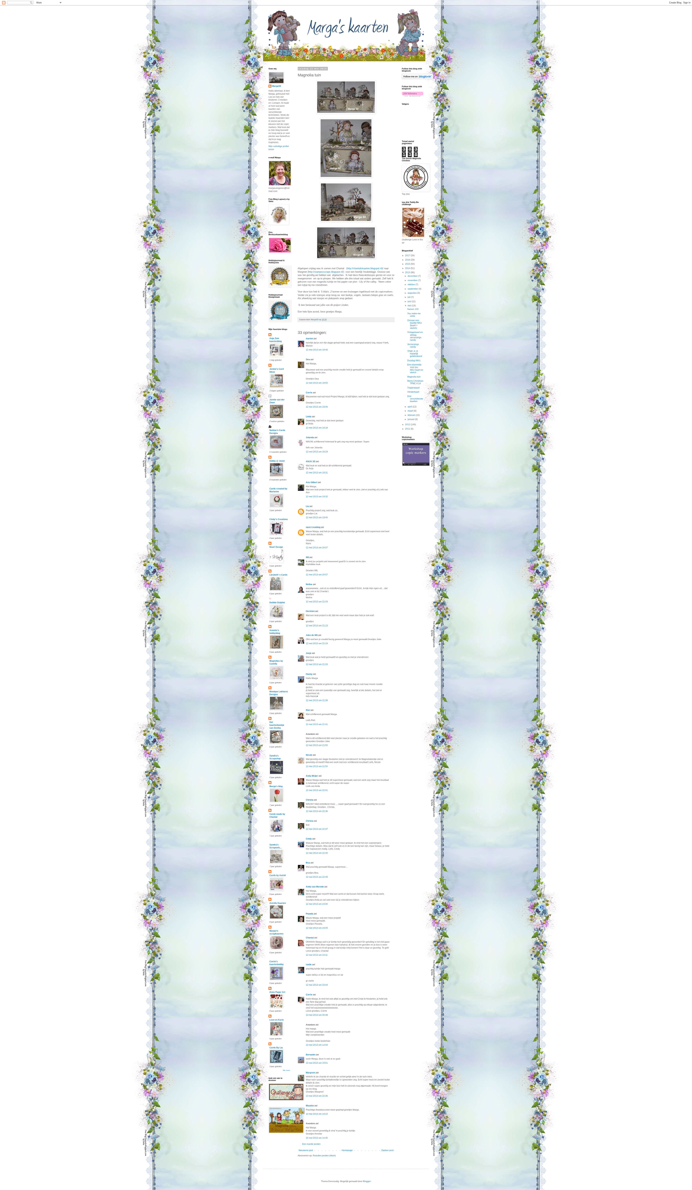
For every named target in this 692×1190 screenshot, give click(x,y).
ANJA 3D (310, 461)
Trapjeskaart (413, 388)
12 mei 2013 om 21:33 (317, 664)
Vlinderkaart (413, 392)
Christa (309, 800)
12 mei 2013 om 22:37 (317, 829)
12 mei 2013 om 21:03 (317, 601)
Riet (308, 710)
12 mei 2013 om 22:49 (317, 877)
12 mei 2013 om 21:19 (317, 643)
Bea (308, 863)
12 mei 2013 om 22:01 (317, 790)
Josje (308, 653)
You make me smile (414, 314)
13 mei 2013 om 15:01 (317, 1063)
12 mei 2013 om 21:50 (317, 745)
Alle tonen (286, 1070)
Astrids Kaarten (277, 903)
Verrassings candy (413, 345)
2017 (408, 255)
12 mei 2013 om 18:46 (317, 349)
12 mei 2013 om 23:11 (317, 955)
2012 (408, 424)
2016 (408, 260)
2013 (408, 272)
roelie (309, 964)
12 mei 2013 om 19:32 (317, 496)
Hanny (309, 674)
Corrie (309, 392)
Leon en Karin (276, 1020)
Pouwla (309, 914)
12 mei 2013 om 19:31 (317, 472)
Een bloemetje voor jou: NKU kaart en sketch (415, 368)
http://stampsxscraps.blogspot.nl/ (325, 271)
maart (411, 411)
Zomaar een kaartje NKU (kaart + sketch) (414, 324)
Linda (308, 416)
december (413, 276)
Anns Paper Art (277, 992)
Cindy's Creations (278, 519)
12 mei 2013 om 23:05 (317, 928)
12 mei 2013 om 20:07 (317, 547)
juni (410, 301)
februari (412, 415)
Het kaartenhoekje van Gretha (276, 725)
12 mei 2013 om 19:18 (317, 428)
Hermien (310, 611)
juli (409, 297)
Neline (309, 584)
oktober (412, 284)
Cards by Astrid (277, 875)
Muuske (310, 1105)
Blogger (367, 1181)
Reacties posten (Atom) (324, 1155)
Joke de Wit (312, 635)
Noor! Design (276, 547)
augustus (412, 293)
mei (410, 305)
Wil (307, 557)
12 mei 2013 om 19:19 (317, 451)
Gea (308, 359)
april (410, 406)
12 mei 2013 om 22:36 (317, 811)
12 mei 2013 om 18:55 (317, 383)
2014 (408, 268)
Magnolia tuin (414, 377)
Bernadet (310, 1054)
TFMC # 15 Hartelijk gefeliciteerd (414, 354)
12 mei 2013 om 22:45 (317, 853)
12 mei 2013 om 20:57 (317, 574)
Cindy (309, 839)
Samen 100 (413, 309)
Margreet (310, 1072)
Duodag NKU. (414, 360)
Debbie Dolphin (277, 602)
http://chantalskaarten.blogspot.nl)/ (365, 268)
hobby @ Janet (277, 461)
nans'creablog (313, 527)
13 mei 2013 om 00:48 (317, 1015)
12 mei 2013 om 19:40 (317, 517)
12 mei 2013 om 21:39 (317, 700)
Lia (307, 506)
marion (309, 338)
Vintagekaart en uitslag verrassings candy (415, 336)
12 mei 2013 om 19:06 (317, 407)
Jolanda (310, 437)
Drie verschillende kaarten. (415, 399)
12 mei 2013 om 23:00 (317, 904)
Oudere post (387, 1150)
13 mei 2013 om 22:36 (317, 1096)
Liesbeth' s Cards (278, 575)
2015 (408, 264)
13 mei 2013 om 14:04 (317, 1045)
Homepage (347, 1150)
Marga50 (276, 86)
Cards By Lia (276, 1047)
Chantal (310, 937)
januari (411, 419)
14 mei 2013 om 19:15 (317, 1114)
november (413, 280)
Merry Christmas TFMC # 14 (415, 382)
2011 (408, 429)
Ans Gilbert (312, 482)
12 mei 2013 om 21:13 (317, 625)
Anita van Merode (315, 886)
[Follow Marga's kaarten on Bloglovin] (417, 78)
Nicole (309, 755)
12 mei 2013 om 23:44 (317, 985)
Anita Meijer (312, 776)
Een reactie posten (311, 1144)
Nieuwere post (306, 1150)
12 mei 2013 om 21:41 (317, 724)
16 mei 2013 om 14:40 (317, 1138)
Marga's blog (276, 786)
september (413, 289)
